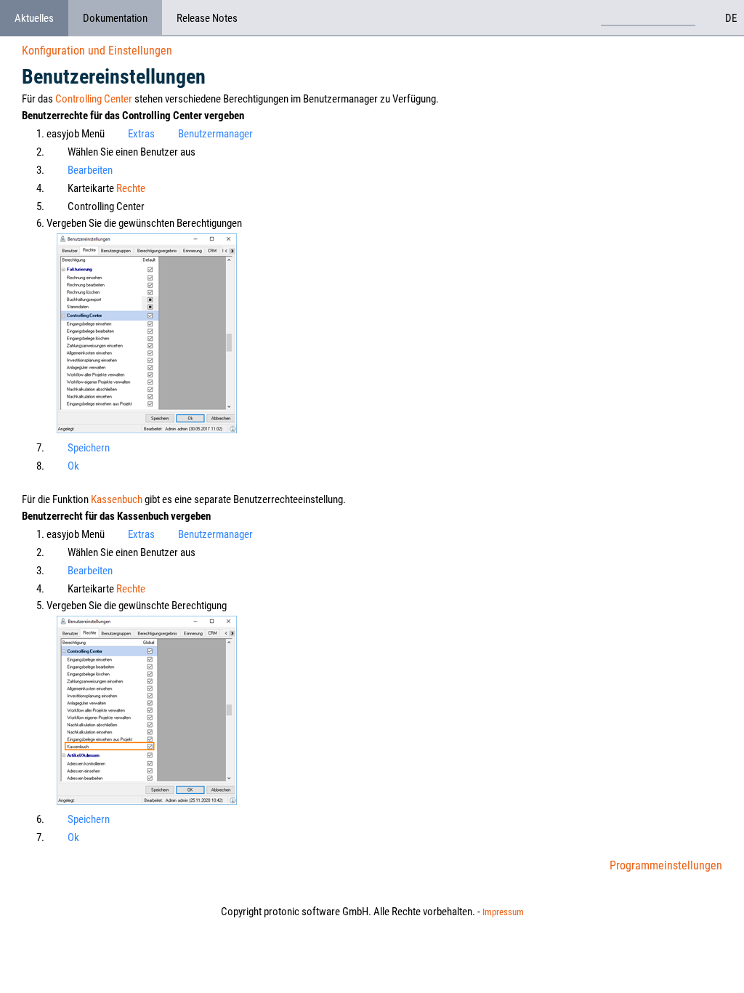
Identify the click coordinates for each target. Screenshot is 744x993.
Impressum (503, 911)
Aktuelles (34, 18)
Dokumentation (115, 18)
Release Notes (207, 18)
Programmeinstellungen (666, 865)
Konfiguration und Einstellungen (97, 50)
